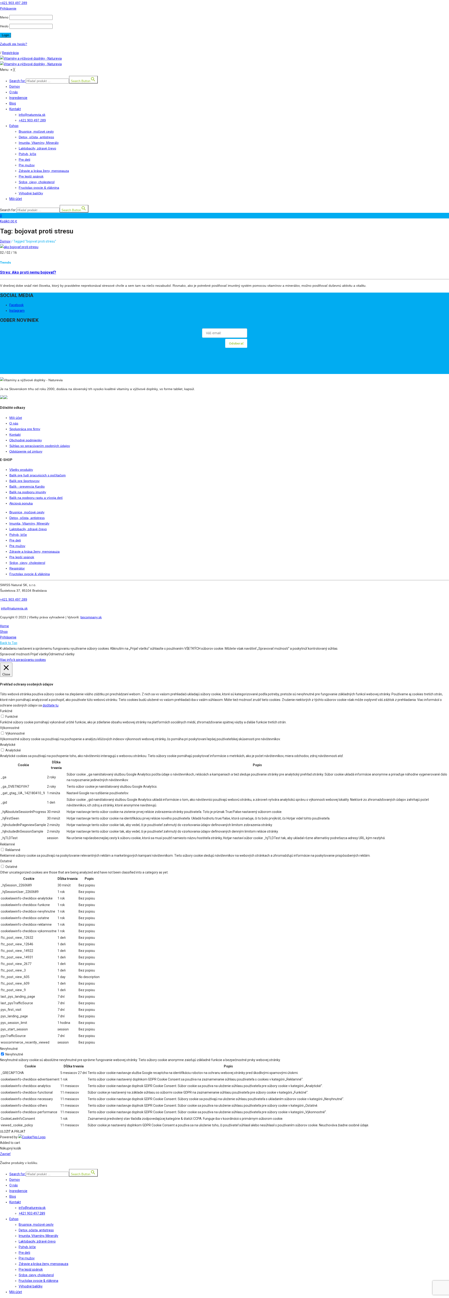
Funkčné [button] (6, 711)
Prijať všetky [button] (39, 654)
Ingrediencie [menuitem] (18, 1191)
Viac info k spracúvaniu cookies (23, 660)
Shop (4, 632)
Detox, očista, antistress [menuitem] (36, 1230)
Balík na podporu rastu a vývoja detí (36, 498)
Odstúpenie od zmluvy (25, 451)
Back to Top (8, 643)
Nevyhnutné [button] (9, 1049)
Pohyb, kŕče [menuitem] (27, 1247)
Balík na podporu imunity (27, 492)
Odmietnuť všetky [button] (61, 654)
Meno (4, 17)
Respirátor (17, 568)
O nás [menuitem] (13, 1185)
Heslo (4, 26)
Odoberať (236, 343)
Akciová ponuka (21, 503)
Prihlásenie (8, 637)
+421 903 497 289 (13, 3)
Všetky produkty (21, 469)
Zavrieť (5, 1154)
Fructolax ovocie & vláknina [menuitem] (38, 1281)
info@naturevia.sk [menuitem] (32, 1208)
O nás (13, 423)
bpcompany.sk (91, 617)
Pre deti (15, 540)
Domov (5, 241)
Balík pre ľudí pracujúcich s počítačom (37, 475)
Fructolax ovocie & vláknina (29, 574)
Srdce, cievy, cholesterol (27, 563)
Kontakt (15, 434)
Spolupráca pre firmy (24, 429)
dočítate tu (50, 705)
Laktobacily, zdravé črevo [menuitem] (37, 1241)
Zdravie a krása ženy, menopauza (34, 551)
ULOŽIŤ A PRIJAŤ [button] (12, 1131)
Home (4, 626)
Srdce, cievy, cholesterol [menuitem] (36, 1275)
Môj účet (15, 418)
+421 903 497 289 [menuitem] (32, 1213)
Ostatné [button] (6, 861)
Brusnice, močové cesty (26, 512)
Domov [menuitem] (14, 1180)
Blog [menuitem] (12, 1196)
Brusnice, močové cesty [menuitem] (36, 1224)
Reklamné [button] (7, 844)
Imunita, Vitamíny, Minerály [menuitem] (38, 1236)
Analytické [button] (7, 745)
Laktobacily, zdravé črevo (28, 529)
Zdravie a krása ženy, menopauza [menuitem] (43, 1264)
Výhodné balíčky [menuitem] (31, 1286)
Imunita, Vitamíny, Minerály (29, 523)
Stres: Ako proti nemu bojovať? (28, 272)
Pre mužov (17, 546)
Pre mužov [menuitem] (27, 1258)
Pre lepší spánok (21, 557)
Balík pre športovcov (24, 481)
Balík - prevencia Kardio (27, 486)
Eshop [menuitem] (13, 1219)
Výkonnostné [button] (9, 728)
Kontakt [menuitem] (15, 1202)
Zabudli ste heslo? (13, 44)
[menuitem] (229, 1173)
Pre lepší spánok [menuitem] (31, 1269)
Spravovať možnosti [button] (15, 654)
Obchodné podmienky (25, 440)
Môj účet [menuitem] (15, 1292)
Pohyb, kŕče (18, 535)
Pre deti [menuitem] (24, 1252)
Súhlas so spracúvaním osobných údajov (39, 446)
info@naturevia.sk (14, 608)
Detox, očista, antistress (27, 518)
